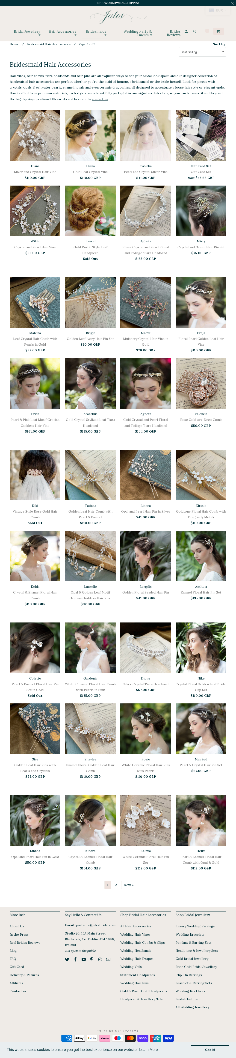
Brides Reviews (173, 33)
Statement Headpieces (137, 975)
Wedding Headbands (135, 951)
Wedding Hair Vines (135, 934)
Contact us (18, 991)
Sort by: (219, 44)
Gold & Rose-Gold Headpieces (143, 991)
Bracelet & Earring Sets (194, 983)
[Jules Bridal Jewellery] (118, 16)
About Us (17, 926)
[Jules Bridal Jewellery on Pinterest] (92, 959)
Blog (13, 951)
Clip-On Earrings (189, 975)
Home (14, 44)
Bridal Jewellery (27, 33)
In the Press (19, 934)
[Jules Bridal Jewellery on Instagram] (100, 959)
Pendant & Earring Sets (194, 942)
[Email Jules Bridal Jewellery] (108, 959)
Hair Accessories (63, 33)
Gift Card (17, 967)
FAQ (13, 959)
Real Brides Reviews (25, 942)
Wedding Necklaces (190, 991)
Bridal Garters (187, 999)
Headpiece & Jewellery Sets (141, 999)
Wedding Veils (131, 967)
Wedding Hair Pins (134, 983)
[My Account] (187, 32)
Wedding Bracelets (190, 934)
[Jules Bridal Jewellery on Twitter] (67, 959)
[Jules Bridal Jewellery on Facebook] (75, 959)
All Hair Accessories (135, 926)
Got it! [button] (210, 1050)
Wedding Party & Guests (138, 33)
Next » (129, 885)
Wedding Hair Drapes (136, 959)
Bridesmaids (96, 33)
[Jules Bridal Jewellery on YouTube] (84, 959)
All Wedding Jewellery (192, 1007)
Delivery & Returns (24, 975)
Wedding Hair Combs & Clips (142, 942)
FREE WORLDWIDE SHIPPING (118, 3)
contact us (100, 99)
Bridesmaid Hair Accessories (49, 44)
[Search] (195, 32)
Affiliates (16, 983)
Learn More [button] (148, 1050)
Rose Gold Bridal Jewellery (196, 967)
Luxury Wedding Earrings (195, 926)
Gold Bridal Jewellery (192, 959)
